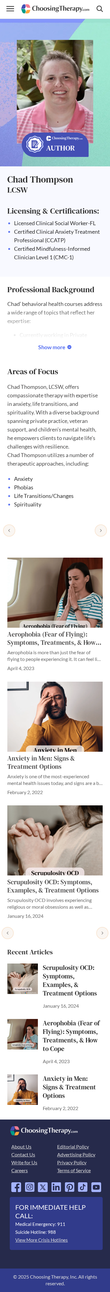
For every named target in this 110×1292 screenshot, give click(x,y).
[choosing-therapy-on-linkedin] (56, 1185)
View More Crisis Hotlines (41, 1240)
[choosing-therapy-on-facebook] (16, 1185)
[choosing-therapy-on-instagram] (30, 1185)
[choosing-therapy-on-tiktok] (83, 1185)
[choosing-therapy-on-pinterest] (70, 1185)
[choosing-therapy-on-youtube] (96, 1185)
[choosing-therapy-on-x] (43, 1185)
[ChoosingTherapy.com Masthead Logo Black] (55, 6)
